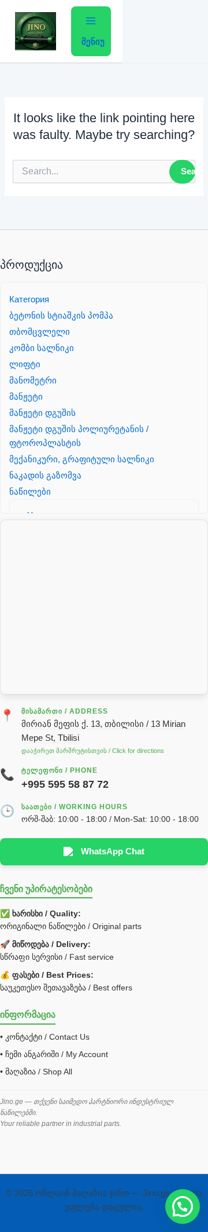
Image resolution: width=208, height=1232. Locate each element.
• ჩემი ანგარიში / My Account (54, 1054)
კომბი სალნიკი (41, 348)
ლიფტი (24, 364)
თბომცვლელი (39, 332)
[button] (182, 1206)
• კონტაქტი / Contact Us (45, 1036)
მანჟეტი (26, 396)
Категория (29, 299)
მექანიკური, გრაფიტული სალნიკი (81, 459)
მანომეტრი (33, 380)
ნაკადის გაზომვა (45, 475)
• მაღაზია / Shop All (36, 1071)
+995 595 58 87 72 (65, 784)
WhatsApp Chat (112, 851)
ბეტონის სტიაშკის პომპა (61, 315)
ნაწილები (30, 491)
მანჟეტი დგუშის (42, 413)
